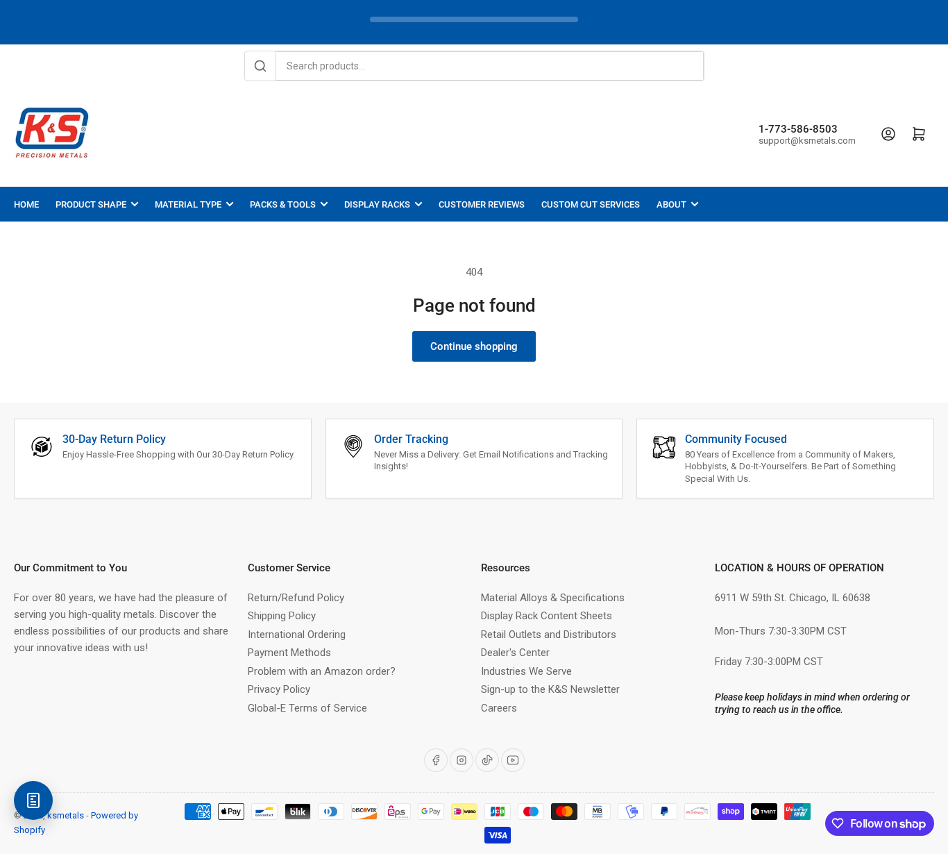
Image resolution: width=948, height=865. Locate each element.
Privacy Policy (279, 689)
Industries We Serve (526, 671)
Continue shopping (474, 346)
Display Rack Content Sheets (546, 616)
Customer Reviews (482, 204)
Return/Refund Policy (296, 597)
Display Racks (377, 204)
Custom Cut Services (590, 204)
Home (26, 204)
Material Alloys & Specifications (553, 597)
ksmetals (65, 815)
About (671, 204)
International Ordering (297, 634)
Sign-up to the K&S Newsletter (550, 689)
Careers (499, 708)
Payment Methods (289, 652)
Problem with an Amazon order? (322, 671)
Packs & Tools (283, 204)
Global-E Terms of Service (307, 708)
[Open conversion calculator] (33, 800)
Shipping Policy (282, 616)
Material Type (188, 204)
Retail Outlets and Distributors (548, 634)
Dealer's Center (515, 652)
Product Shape (91, 204)
